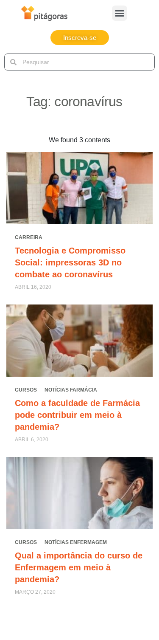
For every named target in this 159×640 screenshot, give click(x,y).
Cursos (26, 390)
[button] (119, 13)
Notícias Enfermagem (76, 542)
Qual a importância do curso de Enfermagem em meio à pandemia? (78, 567)
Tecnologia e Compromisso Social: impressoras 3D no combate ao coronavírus (70, 262)
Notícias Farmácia (71, 390)
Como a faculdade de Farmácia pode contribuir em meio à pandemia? (77, 414)
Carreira (28, 237)
